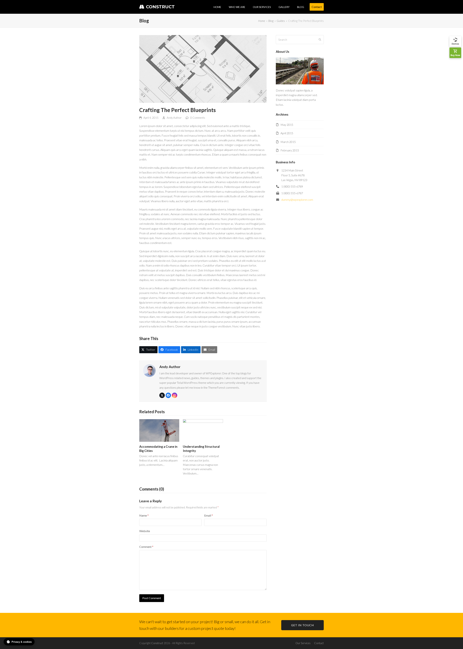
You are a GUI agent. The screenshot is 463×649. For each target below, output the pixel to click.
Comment (146, 546)
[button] (148, 349)
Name (144, 515)
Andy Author (174, 117)
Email (208, 515)
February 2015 (290, 150)
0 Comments (197, 117)
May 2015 (287, 124)
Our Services (303, 643)
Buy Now (455, 55)
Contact (319, 643)
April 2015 (287, 133)
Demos (455, 43)
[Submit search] (320, 39)
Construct (160, 6)
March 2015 (288, 141)
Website (144, 531)
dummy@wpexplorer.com (297, 199)
